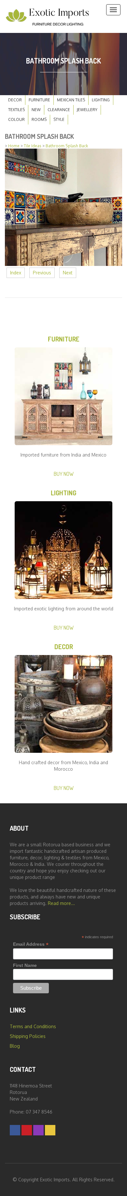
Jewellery (87, 109)
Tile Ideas (32, 145)
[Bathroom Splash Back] (63, 207)
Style (58, 119)
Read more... (61, 903)
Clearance (59, 109)
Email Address (31, 944)
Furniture (39, 99)
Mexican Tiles (71, 99)
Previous (42, 272)
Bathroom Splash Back (67, 145)
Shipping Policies (28, 1036)
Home (14, 145)
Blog (15, 1046)
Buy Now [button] (64, 473)
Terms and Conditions (33, 1026)
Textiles (16, 109)
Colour (16, 119)
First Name (25, 965)
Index (15, 272)
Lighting (101, 99)
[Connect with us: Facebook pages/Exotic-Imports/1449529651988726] (15, 1130)
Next (68, 272)
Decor (15, 99)
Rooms (39, 119)
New (36, 109)
